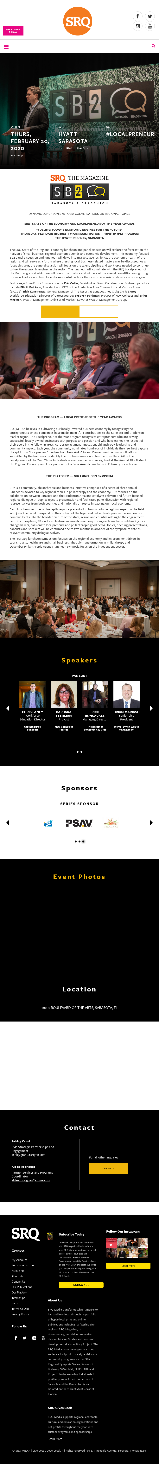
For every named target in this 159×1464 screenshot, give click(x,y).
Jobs (15, 1303)
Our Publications (22, 1287)
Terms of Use (20, 1308)
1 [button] (78, 752)
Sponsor (60, 311)
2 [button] (81, 752)
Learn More (55, 1439)
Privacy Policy (20, 1314)
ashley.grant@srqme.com (28, 1155)
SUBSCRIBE (81, 1285)
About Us (17, 1276)
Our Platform (20, 1292)
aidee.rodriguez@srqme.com (31, 1180)
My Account (19, 1259)
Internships (18, 1298)
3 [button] (83, 841)
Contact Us (109, 1168)
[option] (79, 690)
